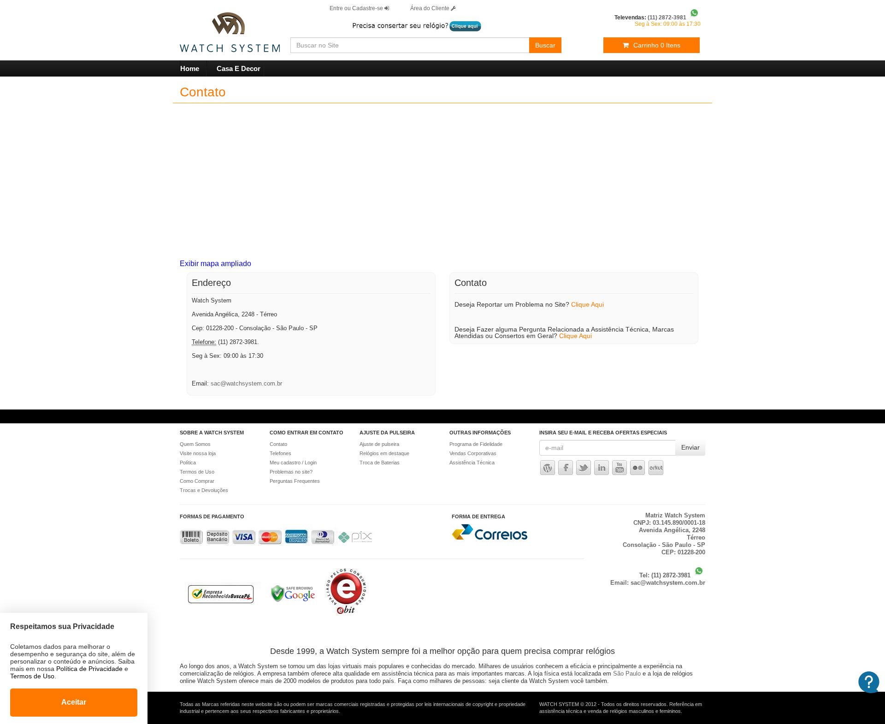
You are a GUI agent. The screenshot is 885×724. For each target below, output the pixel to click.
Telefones (280, 453)
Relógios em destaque (384, 453)
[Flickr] (638, 467)
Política (188, 462)
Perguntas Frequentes (295, 481)
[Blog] (547, 467)
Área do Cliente (430, 8)
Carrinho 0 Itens (656, 45)
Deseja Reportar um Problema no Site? (529, 304)
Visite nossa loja (198, 453)
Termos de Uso (197, 472)
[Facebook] (565, 467)
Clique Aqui (575, 335)
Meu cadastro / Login (293, 462)
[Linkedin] (601, 467)
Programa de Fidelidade (475, 444)
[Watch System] (218, 28)
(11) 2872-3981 (671, 575)
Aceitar (73, 702)
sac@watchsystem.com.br (246, 383)
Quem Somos (195, 444)
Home (189, 68)
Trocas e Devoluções (204, 490)
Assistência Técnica (472, 462)
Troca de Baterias (380, 462)
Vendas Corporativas (472, 453)
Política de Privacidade (89, 668)
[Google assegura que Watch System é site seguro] (288, 602)
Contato (278, 444)
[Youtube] (619, 467)
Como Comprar (197, 481)
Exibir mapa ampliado (215, 263)
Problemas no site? (291, 472)
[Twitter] (584, 467)
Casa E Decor (238, 68)
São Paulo (627, 673)
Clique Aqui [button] (587, 304)
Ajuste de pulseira (379, 444)
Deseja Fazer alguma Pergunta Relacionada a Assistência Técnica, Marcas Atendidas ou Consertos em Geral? (564, 332)
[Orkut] (656, 467)
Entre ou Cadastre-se (357, 8)
